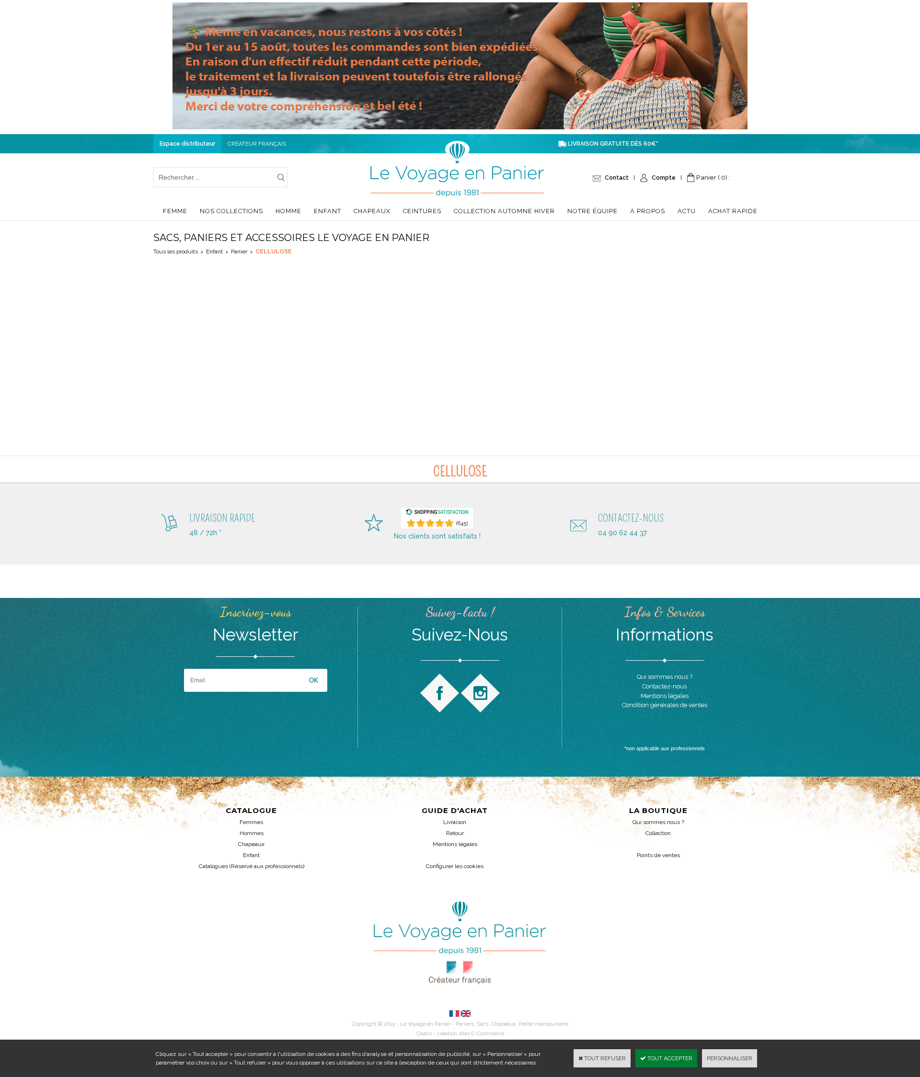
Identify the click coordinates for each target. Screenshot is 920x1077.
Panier (239, 251)
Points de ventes (658, 855)
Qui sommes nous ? (658, 822)
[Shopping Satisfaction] (437, 514)
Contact (617, 177)
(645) (462, 523)
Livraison (454, 822)
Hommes (252, 833)
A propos (647, 211)
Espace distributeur (187, 143)
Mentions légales (455, 844)
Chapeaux (372, 211)
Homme (288, 211)
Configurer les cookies (454, 866)
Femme (175, 211)
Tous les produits (175, 251)
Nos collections (231, 211)
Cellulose (273, 251)
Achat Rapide (733, 211)
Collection (658, 833)
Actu (687, 211)
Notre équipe (592, 211)
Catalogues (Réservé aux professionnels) (251, 866)
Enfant (327, 211)
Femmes (251, 822)
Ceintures (422, 211)
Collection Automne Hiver (504, 211)
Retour (455, 833)
